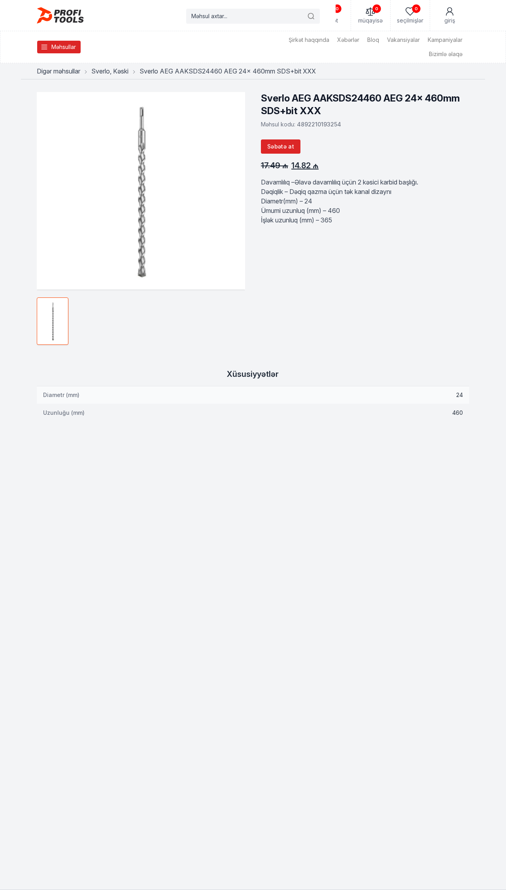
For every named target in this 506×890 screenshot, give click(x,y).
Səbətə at (280, 146)
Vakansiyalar (403, 39)
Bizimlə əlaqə (446, 54)
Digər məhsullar (58, 71)
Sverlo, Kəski (109, 71)
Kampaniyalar (445, 39)
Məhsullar (63, 46)
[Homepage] (60, 15)
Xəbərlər (348, 39)
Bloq (373, 39)
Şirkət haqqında (309, 39)
